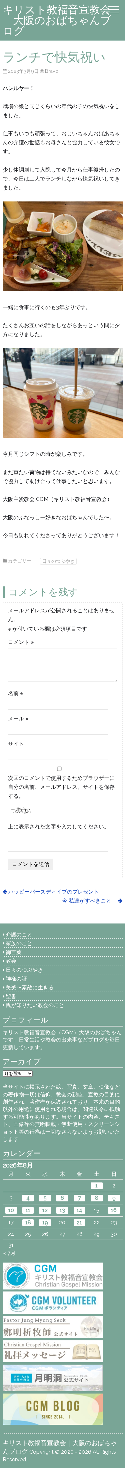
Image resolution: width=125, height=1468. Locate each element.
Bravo (51, 71)
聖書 (11, 996)
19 (45, 1222)
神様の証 (16, 979)
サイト (16, 744)
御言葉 (14, 952)
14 (79, 1210)
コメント (21, 642)
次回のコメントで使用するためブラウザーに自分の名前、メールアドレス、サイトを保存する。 (61, 787)
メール (18, 718)
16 (114, 1210)
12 (45, 1210)
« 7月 (9, 1253)
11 (28, 1210)
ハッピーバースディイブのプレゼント (53, 892)
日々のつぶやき (58, 561)
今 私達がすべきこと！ (89, 901)
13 (62, 1210)
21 (79, 1222)
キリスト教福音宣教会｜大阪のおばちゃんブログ (57, 20)
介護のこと (19, 934)
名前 (15, 693)
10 (11, 1210)
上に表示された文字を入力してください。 (58, 826)
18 (28, 1222)
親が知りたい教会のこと (35, 1005)
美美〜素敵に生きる (30, 987)
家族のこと (19, 943)
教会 (11, 961)
